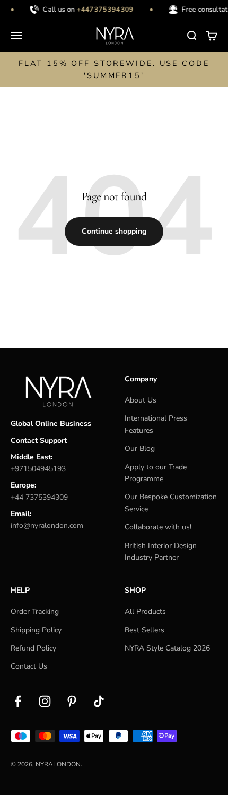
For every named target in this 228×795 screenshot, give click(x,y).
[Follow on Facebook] (18, 701)
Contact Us (29, 666)
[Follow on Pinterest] (72, 701)
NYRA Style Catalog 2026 (167, 648)
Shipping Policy (36, 630)
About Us (140, 400)
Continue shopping (114, 231)
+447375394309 (104, 9)
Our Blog (140, 448)
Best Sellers (144, 630)
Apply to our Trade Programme (156, 473)
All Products (145, 611)
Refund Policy (33, 648)
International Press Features (156, 424)
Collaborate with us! (158, 527)
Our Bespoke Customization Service (171, 503)
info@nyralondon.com (47, 525)
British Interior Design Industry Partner (161, 551)
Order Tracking (35, 611)
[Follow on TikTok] (99, 701)
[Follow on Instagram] (45, 701)
